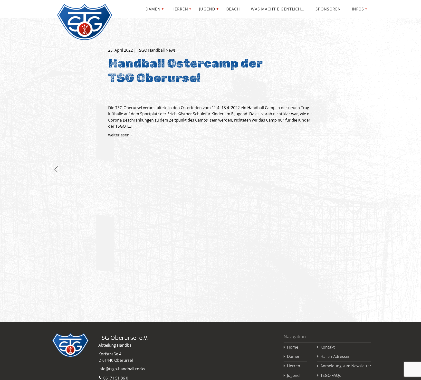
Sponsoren (328, 9)
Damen (153, 9)
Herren (180, 9)
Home (292, 347)
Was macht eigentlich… (278, 9)
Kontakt (327, 347)
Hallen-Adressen (335, 356)
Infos (358, 9)
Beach (233, 9)
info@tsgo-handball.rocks (121, 368)
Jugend (207, 9)
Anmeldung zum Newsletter (345, 366)
